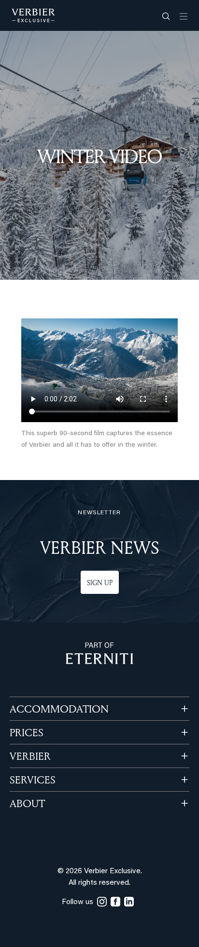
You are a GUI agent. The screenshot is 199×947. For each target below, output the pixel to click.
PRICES (26, 732)
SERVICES (33, 779)
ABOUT (27, 803)
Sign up (100, 582)
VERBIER (30, 756)
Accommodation (59, 708)
